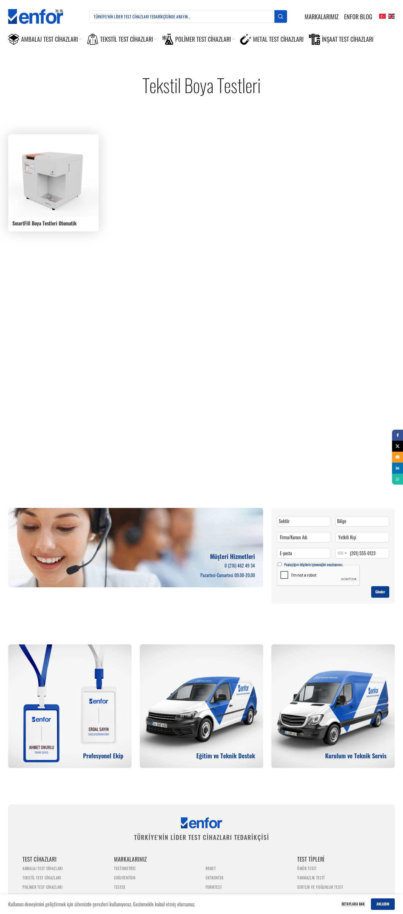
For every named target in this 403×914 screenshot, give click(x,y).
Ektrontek (215, 878)
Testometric (124, 868)
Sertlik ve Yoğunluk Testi (320, 887)
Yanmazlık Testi (311, 878)
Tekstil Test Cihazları (41, 878)
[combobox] (342, 553)
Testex (120, 887)
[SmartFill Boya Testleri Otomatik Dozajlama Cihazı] (53, 175)
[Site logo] (40, 15)
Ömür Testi (306, 868)
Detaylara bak (353, 904)
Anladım (382, 904)
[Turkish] (382, 15)
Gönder (380, 591)
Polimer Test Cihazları (42, 887)
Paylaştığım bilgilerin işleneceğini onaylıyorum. (313, 564)
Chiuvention (124, 878)
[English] (391, 15)
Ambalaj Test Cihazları (42, 868)
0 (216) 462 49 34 (240, 565)
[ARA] (280, 16)
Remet (211, 868)
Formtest (214, 887)
